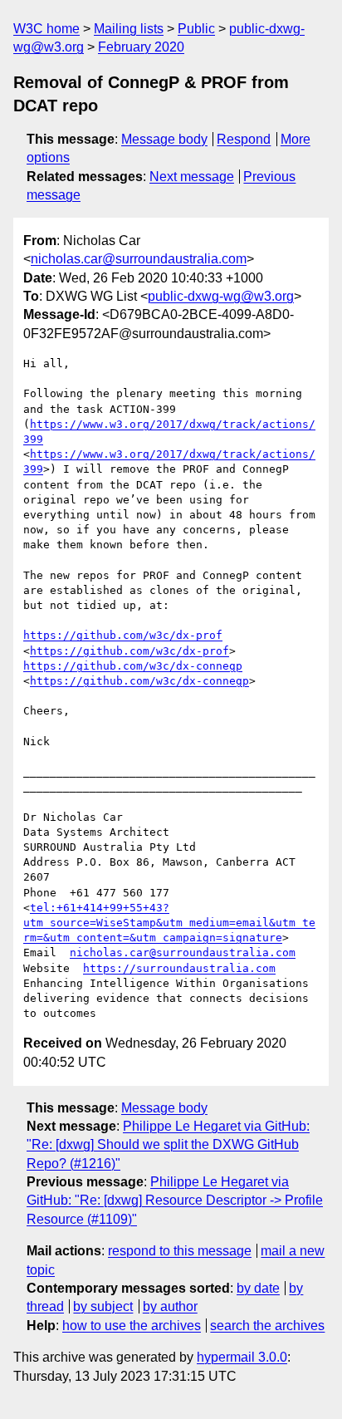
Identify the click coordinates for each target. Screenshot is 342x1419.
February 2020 (141, 47)
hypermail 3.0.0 (242, 1357)
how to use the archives (131, 1325)
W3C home (46, 29)
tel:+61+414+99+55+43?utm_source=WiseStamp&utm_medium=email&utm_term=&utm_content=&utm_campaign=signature (169, 922)
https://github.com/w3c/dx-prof (122, 635)
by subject (103, 1306)
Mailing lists (129, 29)
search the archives (267, 1325)
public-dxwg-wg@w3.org (221, 296)
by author (170, 1306)
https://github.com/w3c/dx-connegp (132, 666)
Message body (164, 139)
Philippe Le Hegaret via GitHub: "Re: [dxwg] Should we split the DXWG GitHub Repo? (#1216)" (168, 1145)
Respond (244, 139)
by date (258, 1288)
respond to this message (180, 1251)
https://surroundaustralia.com (179, 968)
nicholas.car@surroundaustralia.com (139, 259)
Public (196, 29)
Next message (191, 176)
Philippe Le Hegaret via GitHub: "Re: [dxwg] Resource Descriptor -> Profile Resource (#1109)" (175, 1200)
